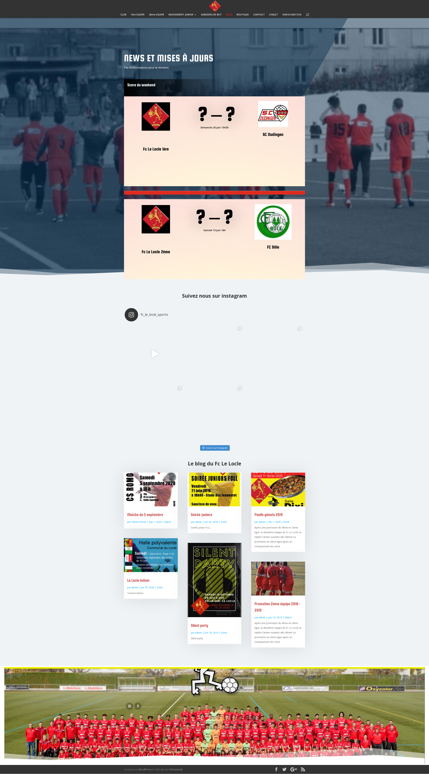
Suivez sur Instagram (216, 447)
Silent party (199, 625)
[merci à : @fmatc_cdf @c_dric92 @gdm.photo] (154, 353)
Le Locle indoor (138, 580)
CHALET (273, 14)
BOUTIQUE (243, 14)
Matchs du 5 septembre (145, 514)
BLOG (229, 14)
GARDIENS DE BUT (211, 14)
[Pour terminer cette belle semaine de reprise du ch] (274, 353)
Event (160, 587)
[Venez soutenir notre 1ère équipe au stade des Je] (274, 413)
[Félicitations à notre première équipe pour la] (214, 353)
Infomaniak (176, 769)
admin (134, 587)
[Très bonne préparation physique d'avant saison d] (214, 413)
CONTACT (259, 14)
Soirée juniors (201, 514)
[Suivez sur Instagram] (129, 706)
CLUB (123, 14)
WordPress (144, 769)
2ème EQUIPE (156, 14)
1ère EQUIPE (138, 14)
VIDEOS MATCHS (291, 14)
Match (167, 521)
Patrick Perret (138, 521)
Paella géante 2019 (269, 514)
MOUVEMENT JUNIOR (181, 14)
